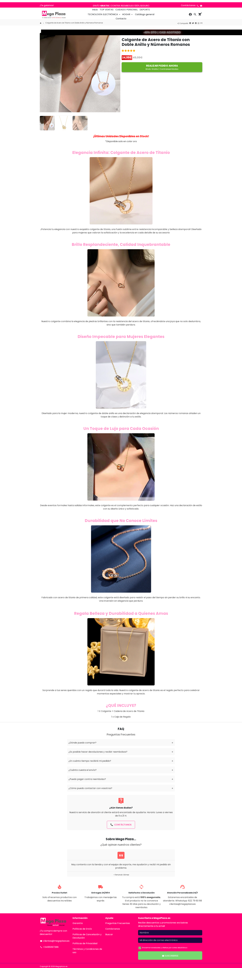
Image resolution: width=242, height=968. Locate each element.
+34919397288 (49, 947)
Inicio (95, 9)
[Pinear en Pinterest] (196, 23)
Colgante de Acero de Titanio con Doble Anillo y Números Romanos (74, 23)
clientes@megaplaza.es (54, 940)
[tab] (121, 742)
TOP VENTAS (106, 9)
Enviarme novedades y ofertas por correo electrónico (164, 947)
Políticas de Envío (82, 928)
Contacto (121, 18)
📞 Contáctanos (121, 824)
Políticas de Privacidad (85, 943)
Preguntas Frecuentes (117, 923)
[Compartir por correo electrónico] (201, 23)
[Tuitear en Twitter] (193, 23)
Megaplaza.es (61, 966)
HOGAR (127, 14)
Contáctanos (112, 928)
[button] (129, 50)
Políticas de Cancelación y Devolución (87, 936)
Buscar (109, 934)
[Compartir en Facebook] (190, 23)
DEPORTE (145, 9)
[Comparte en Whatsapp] (198, 23)
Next (117, 71)
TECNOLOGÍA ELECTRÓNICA (104, 14)
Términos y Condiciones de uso (87, 950)
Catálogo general (144, 14)
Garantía (78, 923)
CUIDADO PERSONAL (126, 9)
